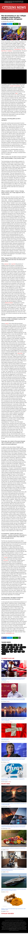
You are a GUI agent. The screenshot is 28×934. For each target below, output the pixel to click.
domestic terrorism (5, 651)
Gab (14, 637)
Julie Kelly (19, 353)
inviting (5, 557)
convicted (5, 560)
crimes (19, 651)
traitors (23, 651)
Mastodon (5, 637)
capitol (15, 651)
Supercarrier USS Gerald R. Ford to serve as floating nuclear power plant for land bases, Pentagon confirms (13, 890)
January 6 (3, 653)
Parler (9, 637)
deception (11, 649)
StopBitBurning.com (8, 2)
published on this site (12, 928)
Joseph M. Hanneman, (15, 86)
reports (7, 323)
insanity (21, 649)
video (16, 93)
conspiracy (13, 647)
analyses (6, 264)
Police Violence (23, 647)
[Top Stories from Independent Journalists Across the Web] (14, 10)
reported (13, 264)
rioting (17, 647)
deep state (16, 649)
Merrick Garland (9, 302)
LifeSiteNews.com (18, 49)
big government (5, 649)
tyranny (8, 647)
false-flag (3, 647)
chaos (11, 651)
